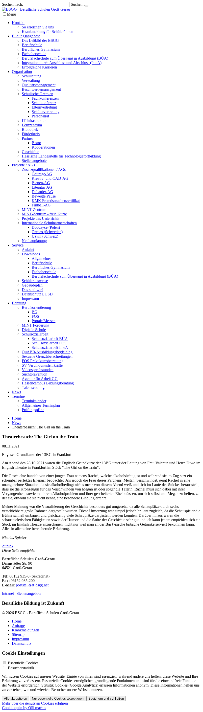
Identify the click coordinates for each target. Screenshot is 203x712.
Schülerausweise (35, 281)
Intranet (8, 593)
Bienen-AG (41, 183)
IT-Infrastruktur (34, 120)
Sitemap (18, 634)
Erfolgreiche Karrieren (39, 67)
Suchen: (77, 4)
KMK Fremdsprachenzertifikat (56, 201)
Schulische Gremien (37, 94)
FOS (35, 316)
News (16, 392)
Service (18, 245)
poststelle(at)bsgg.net (32, 585)
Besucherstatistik (21, 668)
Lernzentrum (32, 125)
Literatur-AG (42, 187)
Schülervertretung (45, 112)
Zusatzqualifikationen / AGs (44, 169)
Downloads (31, 254)
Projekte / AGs (23, 165)
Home (17, 418)
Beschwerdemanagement (41, 89)
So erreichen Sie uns (38, 27)
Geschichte (30, 152)
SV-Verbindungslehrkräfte (42, 365)
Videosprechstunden (37, 370)
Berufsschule (32, 45)
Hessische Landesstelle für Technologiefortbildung (61, 156)
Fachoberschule (34, 54)
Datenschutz (21, 643)
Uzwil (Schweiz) (45, 236)
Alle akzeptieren (15, 698)
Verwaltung (31, 80)
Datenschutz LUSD (37, 294)
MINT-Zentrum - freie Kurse (44, 214)
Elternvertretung (44, 107)
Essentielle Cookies (23, 663)
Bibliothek (30, 129)
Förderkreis (31, 134)
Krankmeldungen (25, 630)
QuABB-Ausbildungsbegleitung (47, 352)
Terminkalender (34, 401)
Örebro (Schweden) (47, 232)
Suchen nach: (12, 4)
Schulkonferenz (44, 103)
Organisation (22, 71)
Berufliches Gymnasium (41, 49)
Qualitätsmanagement (38, 85)
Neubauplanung (34, 241)
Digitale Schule (34, 330)
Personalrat (40, 116)
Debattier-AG (42, 192)
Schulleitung (31, 76)
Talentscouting (33, 387)
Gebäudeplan (32, 285)
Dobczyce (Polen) (46, 227)
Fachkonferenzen (45, 98)
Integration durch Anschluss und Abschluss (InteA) (62, 63)
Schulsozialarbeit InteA (50, 347)
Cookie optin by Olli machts (24, 708)
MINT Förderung (35, 325)
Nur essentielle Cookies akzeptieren (57, 698)
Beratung (19, 303)
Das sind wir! (32, 290)
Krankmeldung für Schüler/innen (47, 31)
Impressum (30, 298)
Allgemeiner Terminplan (41, 405)
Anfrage (18, 625)
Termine (18, 396)
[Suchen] (86, 5)
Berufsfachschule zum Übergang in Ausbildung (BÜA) (65, 58)
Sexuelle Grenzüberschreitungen (47, 356)
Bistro (36, 143)
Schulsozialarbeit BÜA (50, 338)
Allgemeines (41, 258)
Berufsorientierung (36, 307)
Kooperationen (43, 147)
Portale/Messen (43, 321)
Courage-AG (42, 174)
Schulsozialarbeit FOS (49, 343)
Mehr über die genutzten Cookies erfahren (35, 703)
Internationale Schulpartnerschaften (49, 223)
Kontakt (18, 23)
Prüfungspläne (33, 410)
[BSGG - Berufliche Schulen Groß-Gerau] (36, 9)
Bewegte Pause (44, 196)
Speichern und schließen (106, 698)
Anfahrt (28, 249)
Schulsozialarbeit (35, 334)
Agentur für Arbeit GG (40, 379)
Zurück (7, 546)
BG (34, 312)
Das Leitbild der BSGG (40, 40)
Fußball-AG (41, 205)
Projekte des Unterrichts (40, 218)
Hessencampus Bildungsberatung (48, 383)
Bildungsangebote (26, 36)
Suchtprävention (34, 374)
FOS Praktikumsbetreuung (42, 361)
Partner (27, 138)
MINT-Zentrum (34, 209)
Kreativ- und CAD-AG (50, 178)
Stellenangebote (34, 160)
